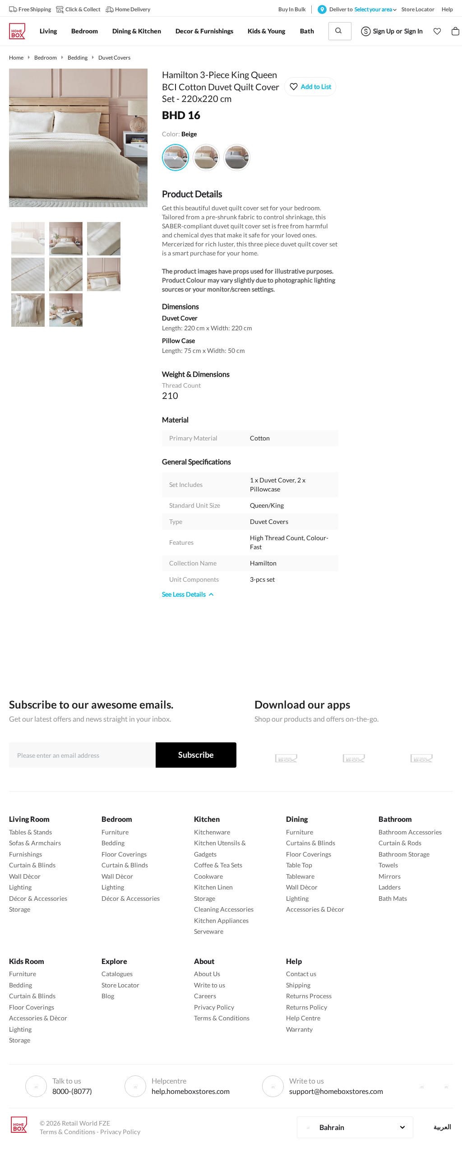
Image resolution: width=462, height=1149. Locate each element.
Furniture (115, 832)
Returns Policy (306, 1007)
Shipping (298, 985)
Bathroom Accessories (410, 832)
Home (16, 57)
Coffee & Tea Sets (218, 865)
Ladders (390, 887)
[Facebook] (422, 1086)
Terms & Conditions (221, 1018)
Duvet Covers (114, 57)
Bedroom (45, 57)
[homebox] (20, 31)
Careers (205, 996)
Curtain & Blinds (32, 865)
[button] (437, 31)
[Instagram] (446, 1086)
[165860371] (206, 157)
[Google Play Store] (353, 758)
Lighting (20, 887)
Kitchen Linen (213, 887)
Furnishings (25, 854)
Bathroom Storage (404, 854)
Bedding (78, 57)
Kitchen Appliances (221, 920)
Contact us (301, 974)
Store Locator (120, 985)
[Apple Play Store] (286, 758)
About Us (207, 974)
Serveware (208, 931)
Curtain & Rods (400, 843)
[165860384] (236, 157)
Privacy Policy (214, 1007)
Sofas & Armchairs (35, 843)
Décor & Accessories (38, 898)
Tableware (300, 876)
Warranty (299, 1029)
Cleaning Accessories (224, 909)
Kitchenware (212, 832)
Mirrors (390, 876)
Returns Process (309, 996)
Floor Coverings (124, 854)
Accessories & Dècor (315, 909)
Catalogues (117, 974)
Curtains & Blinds (310, 843)
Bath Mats (393, 898)
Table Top (299, 865)
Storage (19, 909)
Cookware (208, 876)
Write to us (209, 985)
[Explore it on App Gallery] (421, 758)
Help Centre (303, 1018)
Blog (108, 996)
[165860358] (175, 157)
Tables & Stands (30, 832)
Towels (388, 865)
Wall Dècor (25, 876)
